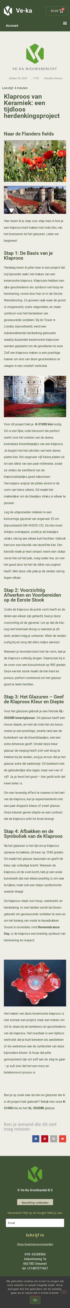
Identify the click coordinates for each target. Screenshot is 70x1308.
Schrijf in (35, 1235)
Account (12, 25)
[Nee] (63, 1292)
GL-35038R (36, 1108)
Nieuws (58, 78)
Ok (35, 1300)
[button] (65, 23)
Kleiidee (48, 78)
